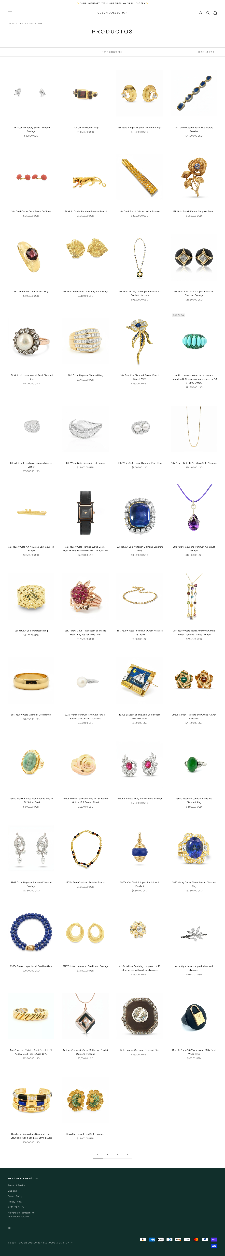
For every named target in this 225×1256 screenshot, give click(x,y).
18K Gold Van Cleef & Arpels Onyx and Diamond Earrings (194, 293)
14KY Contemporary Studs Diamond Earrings (31, 129)
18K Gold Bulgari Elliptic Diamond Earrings (140, 127)
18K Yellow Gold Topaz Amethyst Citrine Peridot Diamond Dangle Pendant (194, 632)
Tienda (22, 23)
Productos (35, 23)
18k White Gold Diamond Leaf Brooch (85, 463)
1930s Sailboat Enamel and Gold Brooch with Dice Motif (139, 716)
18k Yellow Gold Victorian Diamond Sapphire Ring (139, 548)
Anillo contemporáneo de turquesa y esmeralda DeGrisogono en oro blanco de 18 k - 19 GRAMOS (194, 379)
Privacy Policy (15, 1201)
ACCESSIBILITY (16, 1207)
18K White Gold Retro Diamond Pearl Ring (140, 463)
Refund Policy (15, 1196)
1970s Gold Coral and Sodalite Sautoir (85, 882)
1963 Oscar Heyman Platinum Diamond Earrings (31, 884)
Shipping (12, 1190)
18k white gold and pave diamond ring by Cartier (31, 464)
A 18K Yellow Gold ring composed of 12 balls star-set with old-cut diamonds (139, 968)
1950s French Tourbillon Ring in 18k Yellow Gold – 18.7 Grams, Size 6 (85, 800)
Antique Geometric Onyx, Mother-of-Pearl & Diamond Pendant (85, 1052)
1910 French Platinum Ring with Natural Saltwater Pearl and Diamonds (85, 716)
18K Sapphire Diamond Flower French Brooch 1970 (139, 377)
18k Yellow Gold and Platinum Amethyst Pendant (194, 548)
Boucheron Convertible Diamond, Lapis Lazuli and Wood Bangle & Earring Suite (31, 1135)
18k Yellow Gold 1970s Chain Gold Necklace (194, 463)
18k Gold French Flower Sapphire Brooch (194, 211)
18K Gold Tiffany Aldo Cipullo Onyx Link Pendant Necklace (140, 293)
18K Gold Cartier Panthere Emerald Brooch (85, 211)
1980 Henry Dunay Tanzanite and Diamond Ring (194, 884)
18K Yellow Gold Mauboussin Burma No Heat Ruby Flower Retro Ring (85, 632)
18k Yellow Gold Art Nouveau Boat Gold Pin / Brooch (31, 548)
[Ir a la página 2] (127, 1154)
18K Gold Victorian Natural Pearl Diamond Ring (31, 377)
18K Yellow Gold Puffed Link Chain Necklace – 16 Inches (140, 632)
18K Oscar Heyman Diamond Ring (85, 375)
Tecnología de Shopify (58, 1243)
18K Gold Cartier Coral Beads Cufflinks (31, 211)
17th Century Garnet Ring (85, 127)
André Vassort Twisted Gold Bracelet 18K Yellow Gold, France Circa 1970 (31, 1052)
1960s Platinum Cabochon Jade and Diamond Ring (194, 800)
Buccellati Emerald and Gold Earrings (85, 1134)
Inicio (11, 23)
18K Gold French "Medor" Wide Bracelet (139, 211)
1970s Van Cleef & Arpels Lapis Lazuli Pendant (139, 884)
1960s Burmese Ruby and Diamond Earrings (139, 798)
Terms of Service (16, 1185)
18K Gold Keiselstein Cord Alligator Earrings (85, 291)
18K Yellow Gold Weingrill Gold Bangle (31, 714)
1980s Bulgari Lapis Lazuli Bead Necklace (31, 966)
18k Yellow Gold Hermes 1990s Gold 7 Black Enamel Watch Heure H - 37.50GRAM (85, 548)
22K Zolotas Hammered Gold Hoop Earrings (85, 966)
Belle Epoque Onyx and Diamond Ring (139, 1050)
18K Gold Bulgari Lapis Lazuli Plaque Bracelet (194, 129)
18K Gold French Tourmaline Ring (31, 291)
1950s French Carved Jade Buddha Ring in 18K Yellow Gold (31, 800)
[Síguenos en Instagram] (9, 1228)
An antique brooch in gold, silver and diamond (194, 968)
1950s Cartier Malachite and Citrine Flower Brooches (194, 716)
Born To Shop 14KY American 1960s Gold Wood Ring (193, 1052)
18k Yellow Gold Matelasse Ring (31, 630)
